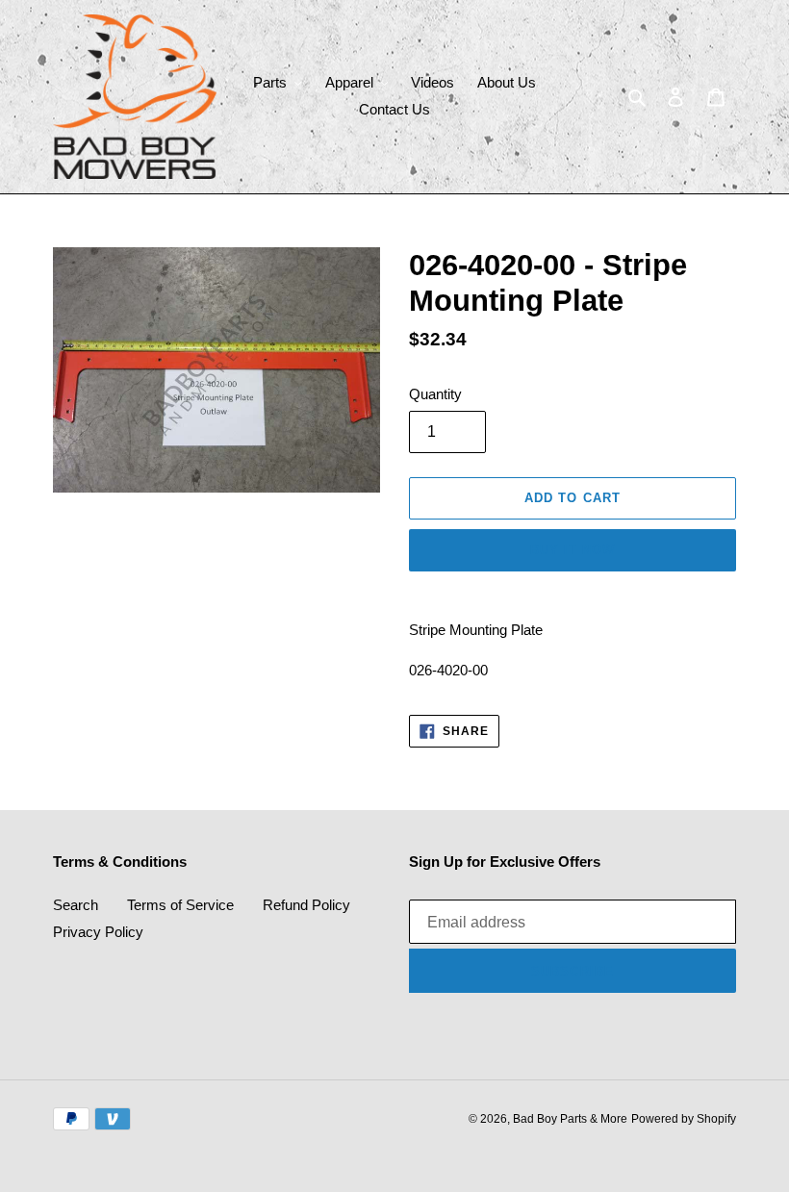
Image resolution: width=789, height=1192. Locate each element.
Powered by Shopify (683, 1119)
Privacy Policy (98, 932)
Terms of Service (180, 905)
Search (75, 905)
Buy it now (572, 550)
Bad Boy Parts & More (570, 1119)
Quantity (435, 394)
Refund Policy (306, 905)
